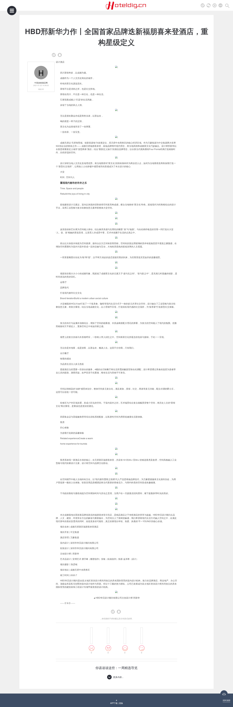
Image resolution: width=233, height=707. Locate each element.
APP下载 (114, 703)
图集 (121, 703)
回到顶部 (226, 700)
